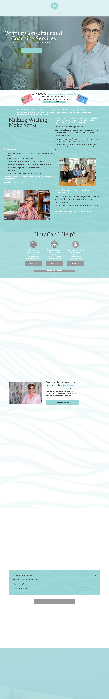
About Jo (41, 13)
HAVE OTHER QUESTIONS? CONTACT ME (54, 601)
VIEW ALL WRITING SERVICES (54, 270)
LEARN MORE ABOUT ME (63, 402)
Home (36, 13)
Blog (59, 13)
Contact (63, 13)
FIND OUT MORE (33, 263)
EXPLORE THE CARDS (54, 101)
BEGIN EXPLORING (31, 50)
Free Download (71, 13)
